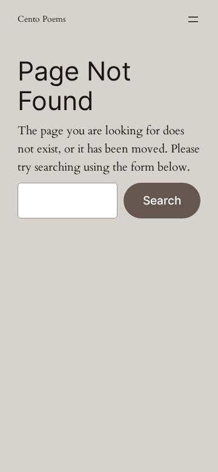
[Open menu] (193, 19)
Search (162, 200)
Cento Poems (42, 19)
